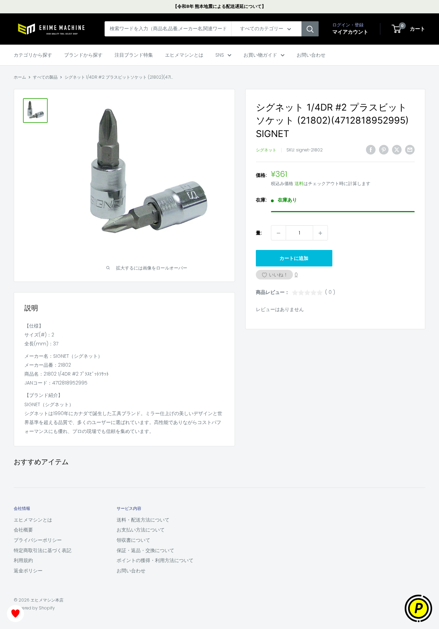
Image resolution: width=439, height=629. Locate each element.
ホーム (20, 77)
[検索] (310, 29)
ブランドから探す (83, 55)
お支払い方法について (141, 529)
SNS (219, 55)
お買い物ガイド (260, 55)
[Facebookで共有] (371, 150)
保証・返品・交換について (145, 550)
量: (259, 233)
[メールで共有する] (410, 150)
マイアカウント (350, 32)
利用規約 (23, 560)
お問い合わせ (311, 55)
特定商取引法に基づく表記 (42, 550)
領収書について (133, 540)
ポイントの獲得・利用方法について (155, 560)
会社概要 (23, 529)
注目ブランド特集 (134, 55)
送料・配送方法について (143, 519)
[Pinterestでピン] (384, 150)
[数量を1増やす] (320, 233)
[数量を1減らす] (278, 233)
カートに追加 (294, 258)
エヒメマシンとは (184, 55)
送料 (299, 184)
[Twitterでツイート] (397, 150)
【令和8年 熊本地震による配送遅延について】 (219, 6)
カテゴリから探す (33, 55)
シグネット (266, 150)
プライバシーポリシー (38, 540)
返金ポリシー (28, 570)
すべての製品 (45, 77)
